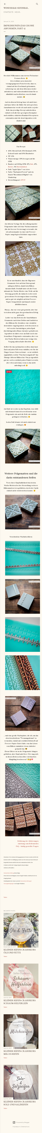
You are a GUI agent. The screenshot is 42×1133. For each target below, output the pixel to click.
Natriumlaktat (22, 167)
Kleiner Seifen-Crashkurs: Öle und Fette (20, 951)
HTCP (23, 180)
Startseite (8, 12)
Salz (31, 164)
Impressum (16, 1126)
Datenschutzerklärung (9, 873)
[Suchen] (37, 3)
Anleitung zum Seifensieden (28, 844)
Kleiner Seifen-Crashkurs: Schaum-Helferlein (20, 1002)
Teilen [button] (5, 897)
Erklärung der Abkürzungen (27, 841)
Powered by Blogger (22, 1122)
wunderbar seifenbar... (16, 8)
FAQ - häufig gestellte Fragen (27, 846)
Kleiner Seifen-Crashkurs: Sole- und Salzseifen (20, 1103)
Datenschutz (25, 1126)
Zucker (10, 167)
